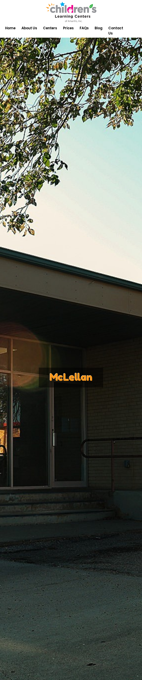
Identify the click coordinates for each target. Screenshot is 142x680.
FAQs (84, 28)
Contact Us (115, 31)
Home (10, 28)
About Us (29, 28)
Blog (98, 28)
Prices (68, 28)
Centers (50, 28)
